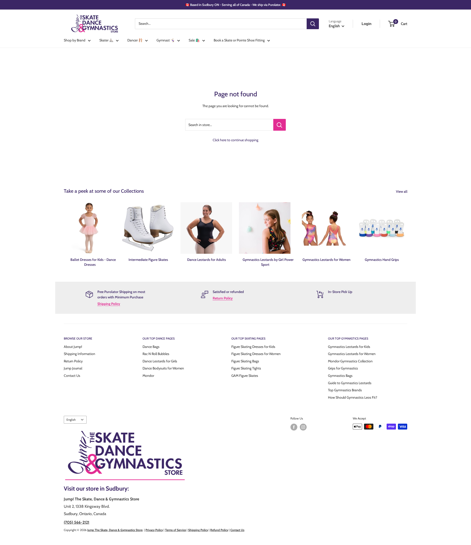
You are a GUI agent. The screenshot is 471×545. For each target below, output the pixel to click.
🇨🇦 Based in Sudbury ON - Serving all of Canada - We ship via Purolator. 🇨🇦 (235, 5)
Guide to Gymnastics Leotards (349, 383)
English (71, 419)
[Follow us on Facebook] (293, 427)
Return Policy (223, 298)
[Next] (407, 230)
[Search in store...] (279, 125)
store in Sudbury (107, 488)
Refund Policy (219, 530)
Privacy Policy (154, 530)
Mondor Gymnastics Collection (350, 361)
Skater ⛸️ (106, 40)
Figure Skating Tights (246, 368)
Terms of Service (175, 530)
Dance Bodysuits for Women (163, 368)
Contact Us (72, 375)
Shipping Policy (108, 304)
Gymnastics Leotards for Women (352, 354)
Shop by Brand (74, 40)
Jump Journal (73, 368)
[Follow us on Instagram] (303, 427)
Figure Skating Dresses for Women (256, 354)
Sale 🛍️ (194, 40)
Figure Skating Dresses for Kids (253, 346)
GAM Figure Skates (244, 375)
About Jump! (73, 346)
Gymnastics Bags (340, 375)
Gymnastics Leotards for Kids (349, 346)
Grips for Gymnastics (343, 368)
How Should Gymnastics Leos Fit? (352, 397)
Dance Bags (151, 346)
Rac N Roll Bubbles (156, 354)
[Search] (313, 23)
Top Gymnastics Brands (345, 390)
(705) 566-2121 (76, 522)
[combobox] (221, 23)
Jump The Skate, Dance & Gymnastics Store (115, 530)
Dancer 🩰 (135, 40)
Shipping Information (79, 354)
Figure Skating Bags (245, 361)
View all (402, 191)
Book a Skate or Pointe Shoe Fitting (239, 40)
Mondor (148, 375)
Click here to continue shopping (235, 140)
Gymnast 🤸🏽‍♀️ (166, 40)
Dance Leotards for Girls (160, 361)
